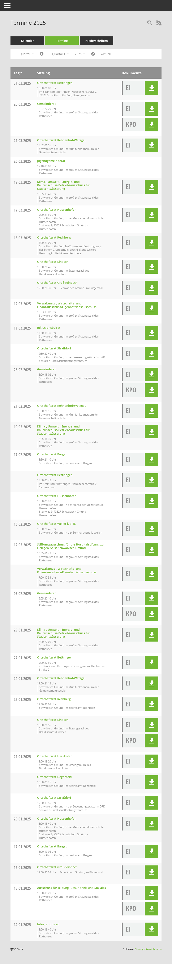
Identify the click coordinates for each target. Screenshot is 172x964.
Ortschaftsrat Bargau (52, 454)
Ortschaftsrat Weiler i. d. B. (56, 524)
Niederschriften (96, 41)
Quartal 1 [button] (59, 54)
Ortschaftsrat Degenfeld (54, 777)
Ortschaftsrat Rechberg (54, 237)
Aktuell (106, 54)
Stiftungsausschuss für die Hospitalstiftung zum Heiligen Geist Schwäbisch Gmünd (71, 546)
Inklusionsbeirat (48, 328)
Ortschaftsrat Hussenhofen (56, 210)
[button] (151, 88)
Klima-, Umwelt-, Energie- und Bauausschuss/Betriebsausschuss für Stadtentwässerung (63, 185)
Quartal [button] (25, 54)
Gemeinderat (46, 104)
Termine (62, 41)
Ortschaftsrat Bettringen (55, 83)
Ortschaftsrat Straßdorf (54, 348)
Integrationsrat (48, 924)
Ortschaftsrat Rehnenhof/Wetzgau (61, 140)
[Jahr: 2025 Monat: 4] (93, 54)
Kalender (27, 41)
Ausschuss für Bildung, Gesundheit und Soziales (71, 888)
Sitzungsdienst (148, 949)
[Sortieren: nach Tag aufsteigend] (21, 73)
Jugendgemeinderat (51, 161)
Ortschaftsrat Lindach (53, 262)
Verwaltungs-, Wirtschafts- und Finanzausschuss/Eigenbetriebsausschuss (66, 305)
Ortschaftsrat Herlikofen (54, 756)
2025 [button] (78, 54)
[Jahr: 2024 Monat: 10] (42, 54)
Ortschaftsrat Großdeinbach (57, 283)
